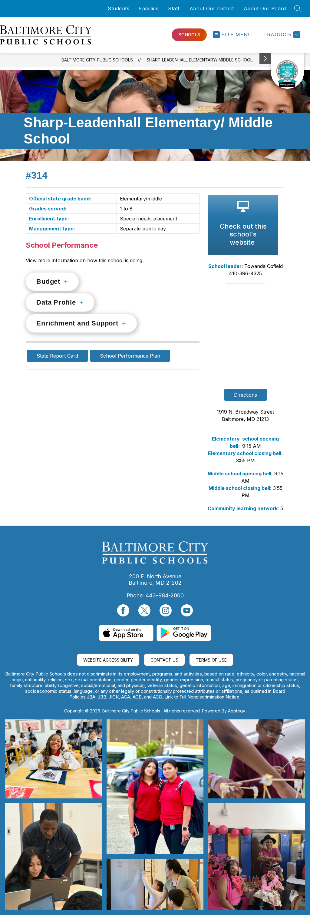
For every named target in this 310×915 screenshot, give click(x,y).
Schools (189, 35)
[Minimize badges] (265, 58)
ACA (125, 697)
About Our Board (265, 8)
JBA (91, 697)
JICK (114, 697)
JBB (102, 697)
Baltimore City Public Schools (97, 59)
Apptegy (236, 710)
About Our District (212, 8)
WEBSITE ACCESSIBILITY (108, 659)
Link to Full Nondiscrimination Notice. (202, 697)
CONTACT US (164, 659)
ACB (137, 697)
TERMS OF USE (211, 659)
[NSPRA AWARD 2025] (287, 71)
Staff (174, 8)
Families (148, 8)
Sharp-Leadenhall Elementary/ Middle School (199, 59)
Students (118, 8)
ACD (157, 697)
